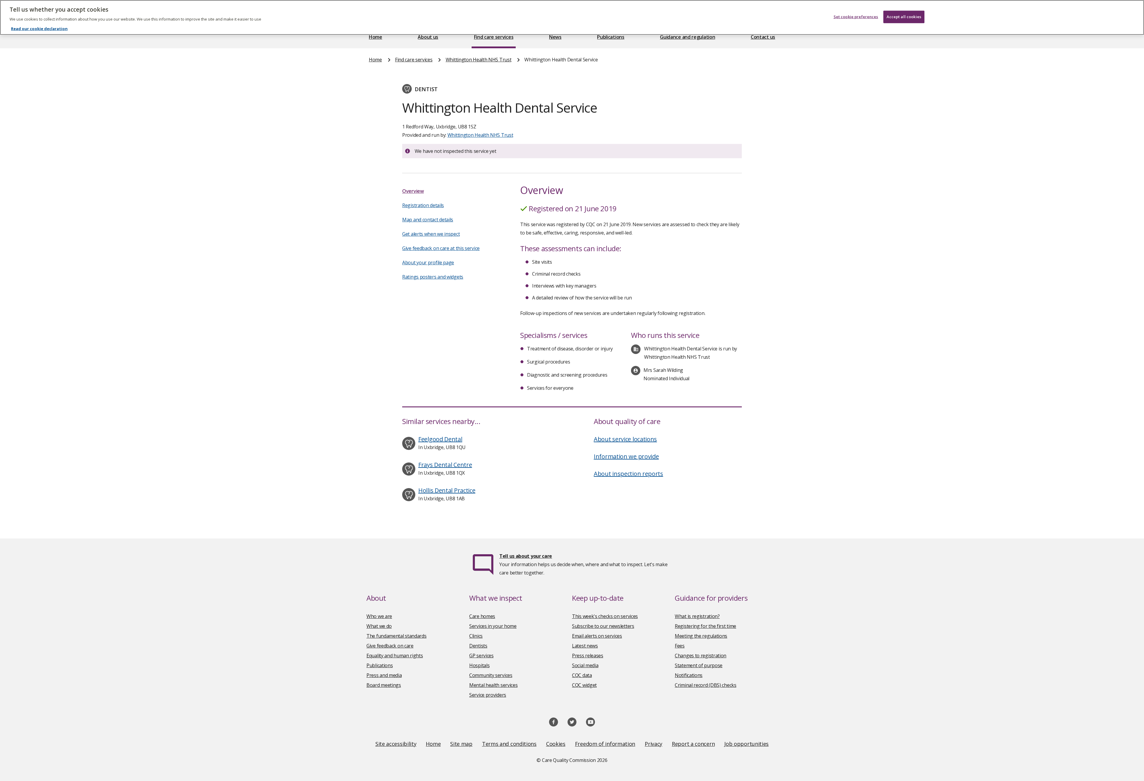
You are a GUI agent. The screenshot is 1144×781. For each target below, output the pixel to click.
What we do (379, 626)
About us (428, 37)
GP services (481, 655)
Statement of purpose (698, 665)
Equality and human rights (394, 655)
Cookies (555, 743)
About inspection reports (628, 474)
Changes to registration (700, 655)
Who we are (379, 616)
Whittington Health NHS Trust (479, 59)
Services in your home (493, 626)
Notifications (688, 675)
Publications (610, 37)
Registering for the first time (705, 626)
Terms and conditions (509, 743)
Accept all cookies (904, 16)
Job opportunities (746, 743)
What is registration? (697, 616)
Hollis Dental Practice (446, 490)
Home (375, 37)
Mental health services (493, 685)
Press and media (384, 675)
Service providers (487, 695)
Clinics (476, 636)
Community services (490, 675)
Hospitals (479, 665)
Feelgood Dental (440, 439)
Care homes (482, 616)
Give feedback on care (390, 645)
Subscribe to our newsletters (603, 626)
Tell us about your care (525, 556)
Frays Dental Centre (445, 465)
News (555, 37)
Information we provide (626, 456)
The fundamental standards (396, 636)
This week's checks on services (605, 616)
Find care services (494, 37)
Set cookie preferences (856, 16)
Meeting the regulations (701, 636)
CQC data (582, 675)
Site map (461, 743)
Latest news (585, 645)
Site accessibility (395, 743)
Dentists (478, 645)
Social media (585, 665)
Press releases (587, 655)
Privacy (653, 743)
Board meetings (383, 685)
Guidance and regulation (687, 37)
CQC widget (584, 685)
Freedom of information (605, 743)
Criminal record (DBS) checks (705, 685)
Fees (680, 645)
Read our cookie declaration (39, 28)
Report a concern (693, 743)
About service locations (625, 439)
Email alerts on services (597, 636)
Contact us (763, 37)
